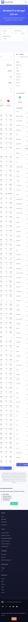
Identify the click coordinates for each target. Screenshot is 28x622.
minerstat (7, 2)
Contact (3, 579)
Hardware (21, 54)
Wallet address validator (6, 538)
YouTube (13, 606)
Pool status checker (5, 541)
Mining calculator (5, 533)
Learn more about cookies (11, 615)
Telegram (9, 606)
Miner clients (4, 522)
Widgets (3, 568)
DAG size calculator (5, 544)
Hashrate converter (5, 535)
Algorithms (3, 519)
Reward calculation (7, 36)
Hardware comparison (6, 560)
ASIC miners (3, 554)
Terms (2, 590)
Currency (5, 30)
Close (14, 619)
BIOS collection (4, 546)
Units (17, 54)
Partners (3, 584)
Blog (2, 581)
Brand (2, 587)
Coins (2, 516)
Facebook (6, 606)
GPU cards (3, 557)
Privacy (2, 592)
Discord (16, 606)
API (2, 571)
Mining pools (4, 525)
